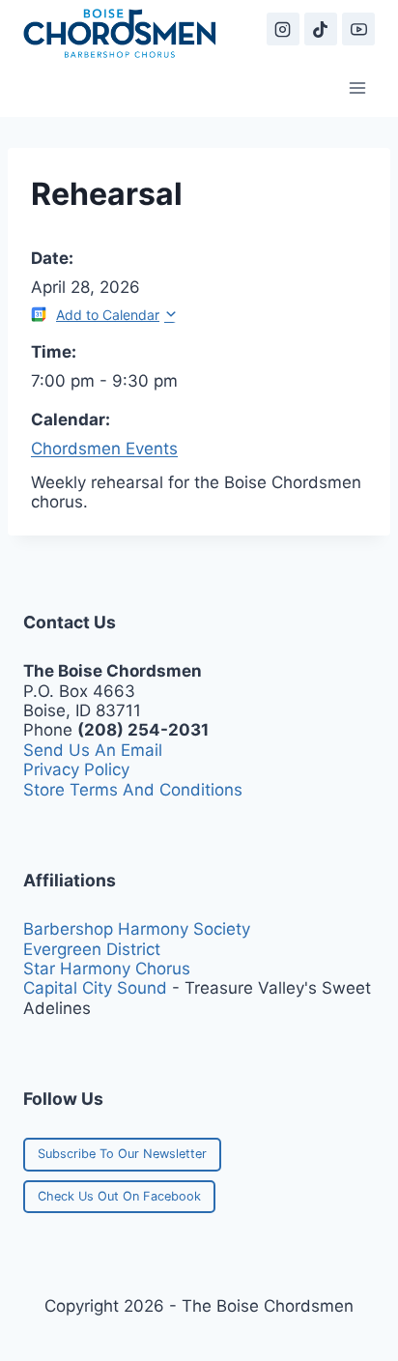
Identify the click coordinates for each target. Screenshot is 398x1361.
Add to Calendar (107, 314)
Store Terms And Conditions (132, 789)
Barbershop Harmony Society (136, 929)
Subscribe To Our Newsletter (122, 1153)
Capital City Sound (95, 988)
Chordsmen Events (104, 448)
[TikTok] (320, 29)
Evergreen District (91, 949)
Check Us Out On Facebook (119, 1196)
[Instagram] (283, 29)
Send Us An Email (92, 750)
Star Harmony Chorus (106, 968)
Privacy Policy (76, 769)
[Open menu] (357, 87)
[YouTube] (358, 29)
